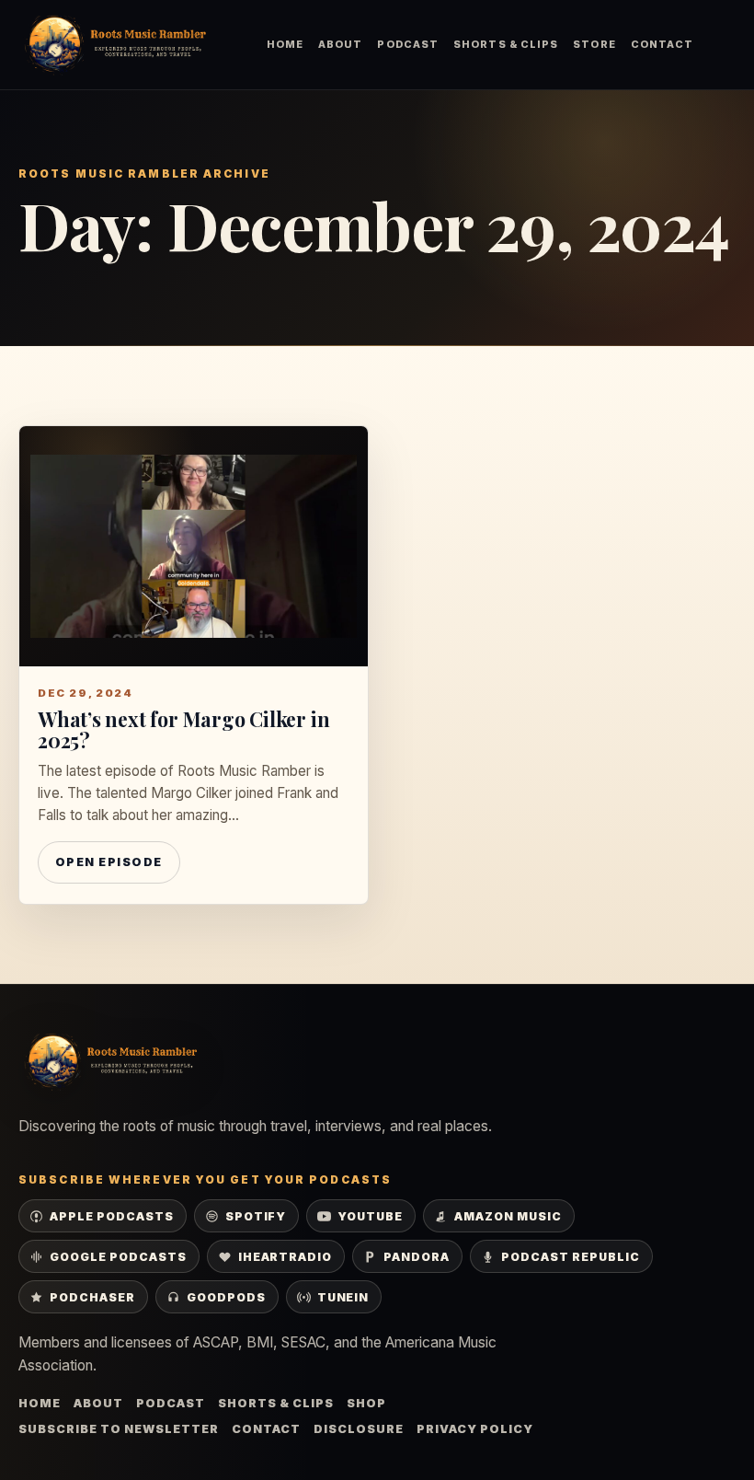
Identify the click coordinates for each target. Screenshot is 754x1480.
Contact (662, 44)
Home (285, 44)
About (340, 44)
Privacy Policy (475, 1429)
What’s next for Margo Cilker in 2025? (183, 729)
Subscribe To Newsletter (118, 1429)
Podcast (408, 44)
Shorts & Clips (505, 44)
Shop (366, 1403)
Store (594, 44)
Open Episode (109, 862)
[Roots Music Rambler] (114, 44)
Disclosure (359, 1429)
